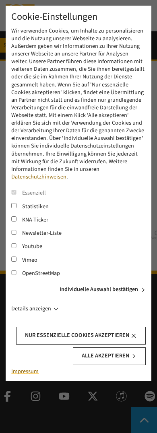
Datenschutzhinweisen (38, 177)
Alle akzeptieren (105, 356)
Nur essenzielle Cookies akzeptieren (77, 335)
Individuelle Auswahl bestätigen (99, 289)
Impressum (25, 371)
